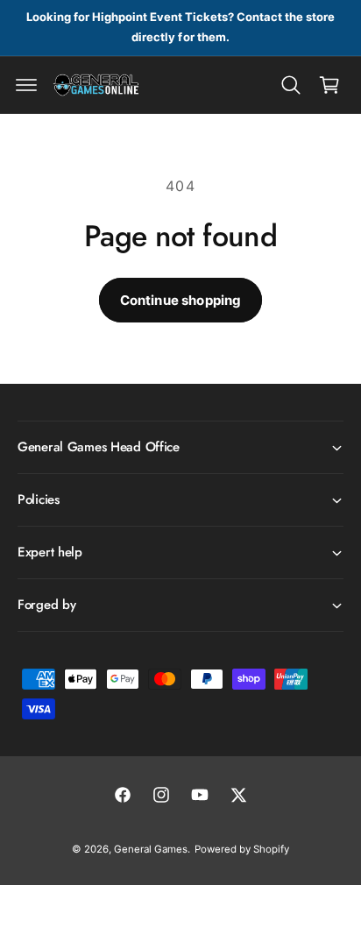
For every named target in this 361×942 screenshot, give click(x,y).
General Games (151, 849)
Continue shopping (181, 300)
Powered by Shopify (242, 849)
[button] (26, 85)
